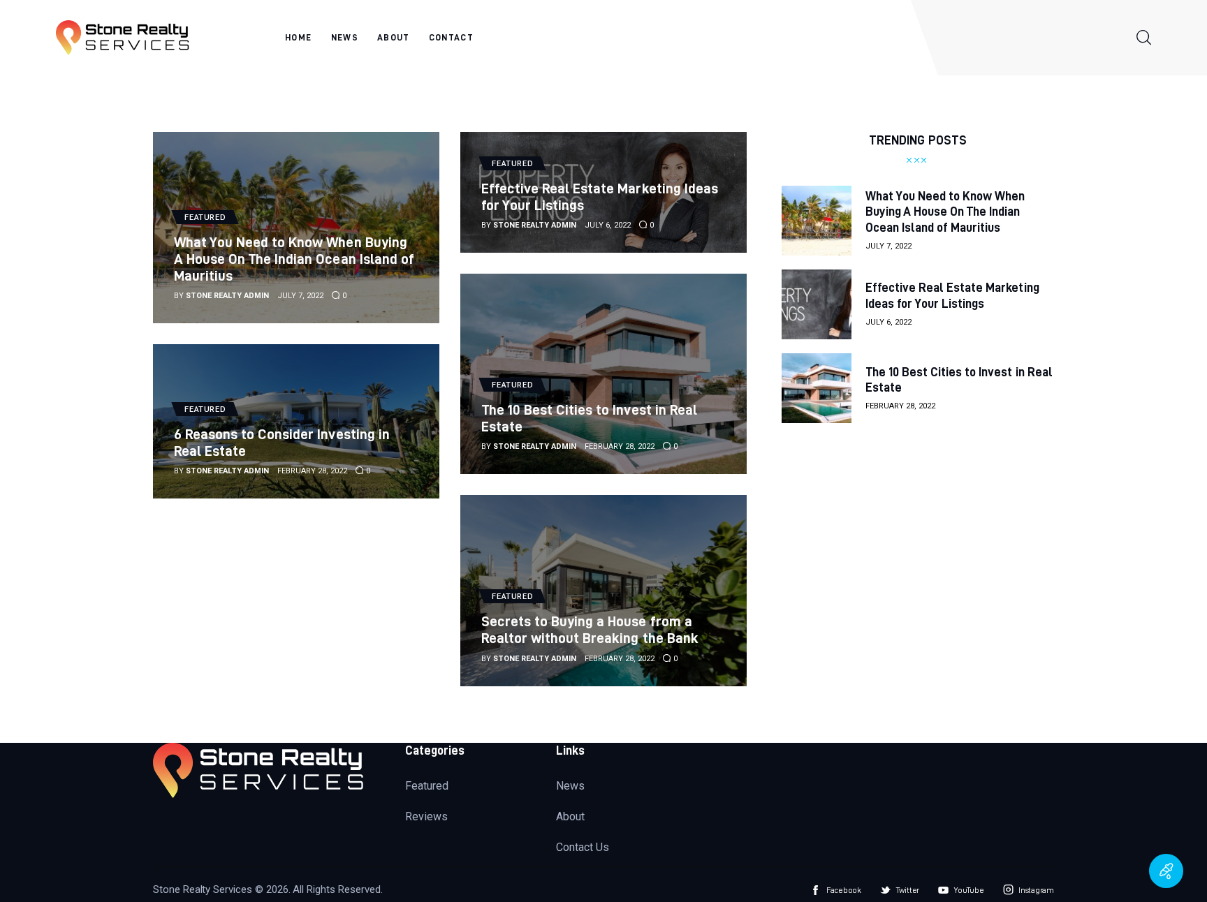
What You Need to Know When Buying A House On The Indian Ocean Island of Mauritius (294, 258)
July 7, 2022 (300, 295)
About (570, 816)
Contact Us (582, 847)
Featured (426, 785)
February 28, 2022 (619, 446)
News (570, 785)
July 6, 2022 (608, 225)
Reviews (426, 816)
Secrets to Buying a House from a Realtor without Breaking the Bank (589, 629)
